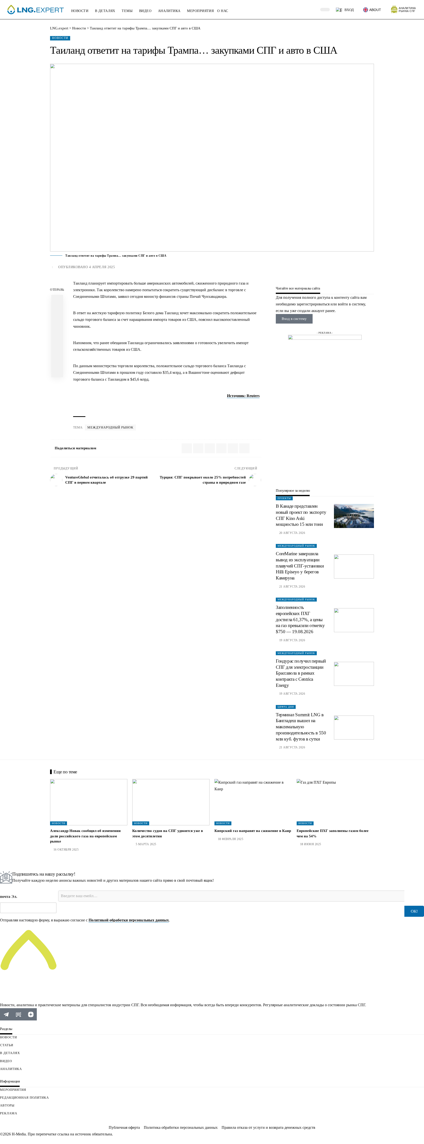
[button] (313, 9)
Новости (60, 38)
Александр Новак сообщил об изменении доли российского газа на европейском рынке (85, 836)
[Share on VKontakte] (57, 312)
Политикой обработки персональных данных (129, 920)
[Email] (57, 336)
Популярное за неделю (293, 490)
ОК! (414, 911)
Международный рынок (110, 427)
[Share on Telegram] (57, 324)
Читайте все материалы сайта (298, 288)
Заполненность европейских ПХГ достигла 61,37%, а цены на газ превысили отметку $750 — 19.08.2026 (300, 619)
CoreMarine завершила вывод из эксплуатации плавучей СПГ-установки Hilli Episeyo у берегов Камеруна (300, 565)
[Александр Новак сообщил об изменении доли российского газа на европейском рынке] (88, 802)
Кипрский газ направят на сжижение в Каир (252, 831)
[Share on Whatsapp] (57, 301)
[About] (365, 9)
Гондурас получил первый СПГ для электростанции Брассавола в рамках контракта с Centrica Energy (301, 673)
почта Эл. (8, 896)
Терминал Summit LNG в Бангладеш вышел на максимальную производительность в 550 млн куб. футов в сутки (301, 727)
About (375, 10)
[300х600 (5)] (325, 408)
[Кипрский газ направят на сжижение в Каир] (253, 802)
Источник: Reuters (243, 396)
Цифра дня (286, 706)
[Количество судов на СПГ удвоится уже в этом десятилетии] (171, 802)
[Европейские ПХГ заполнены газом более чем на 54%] (335, 802)
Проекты (284, 498)
